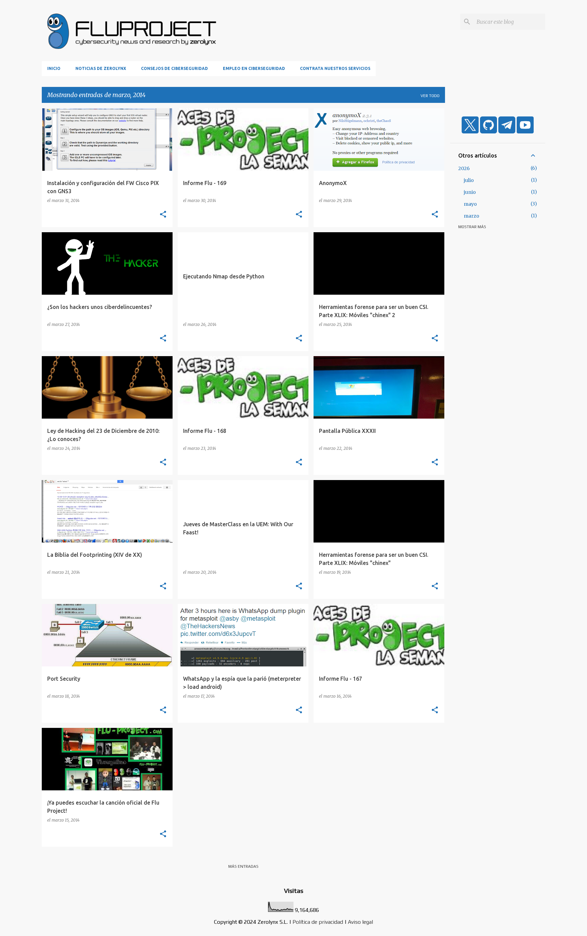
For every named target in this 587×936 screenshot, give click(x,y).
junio (470, 192)
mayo (470, 204)
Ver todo (430, 95)
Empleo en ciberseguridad (254, 68)
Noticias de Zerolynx (100, 68)
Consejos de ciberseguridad (174, 68)
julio (469, 180)
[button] (163, 214)
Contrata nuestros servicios (335, 68)
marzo (471, 216)
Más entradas (243, 866)
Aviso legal (360, 922)
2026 (464, 168)
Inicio (53, 68)
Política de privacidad (317, 922)
